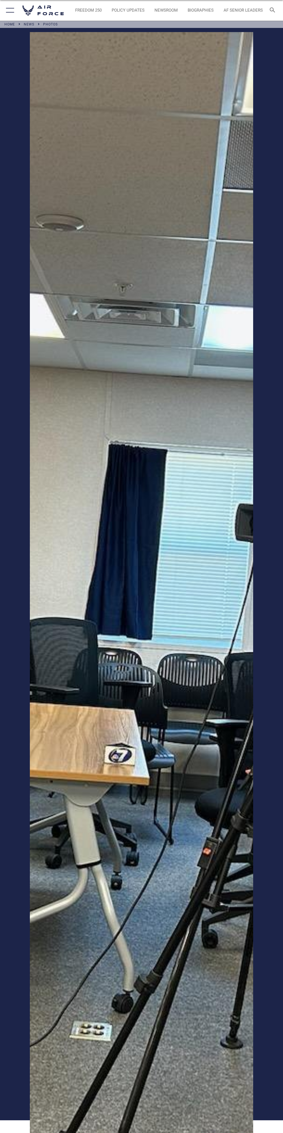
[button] (9, 10)
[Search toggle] (273, 10)
